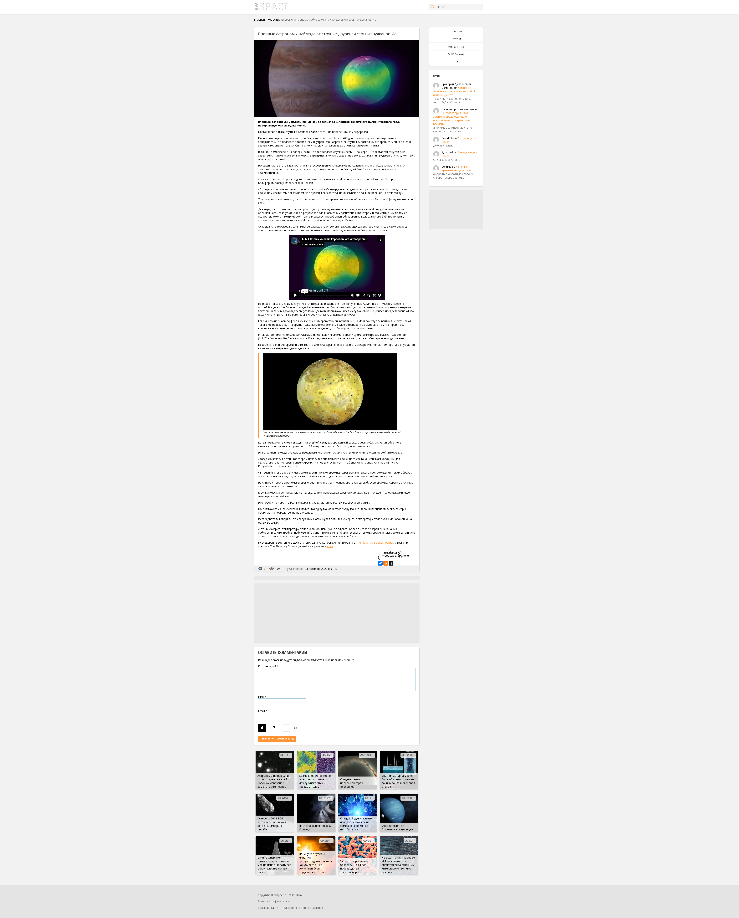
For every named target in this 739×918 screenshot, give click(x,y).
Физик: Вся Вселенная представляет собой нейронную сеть (454, 91)
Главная (259, 19)
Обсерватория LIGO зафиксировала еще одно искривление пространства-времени (451, 118)
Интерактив (456, 46)
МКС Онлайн (456, 54)
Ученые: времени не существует (457, 168)
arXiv (330, 546)
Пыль (456, 62)
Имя (262, 696)
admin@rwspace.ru (279, 901)
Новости (273, 19)
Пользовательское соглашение (302, 908)
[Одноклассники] (385, 563)
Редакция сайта (268, 908)
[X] (391, 563)
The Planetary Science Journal (374, 542)
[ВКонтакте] (380, 563)
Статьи (456, 39)
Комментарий (268, 666)
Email (262, 711)
